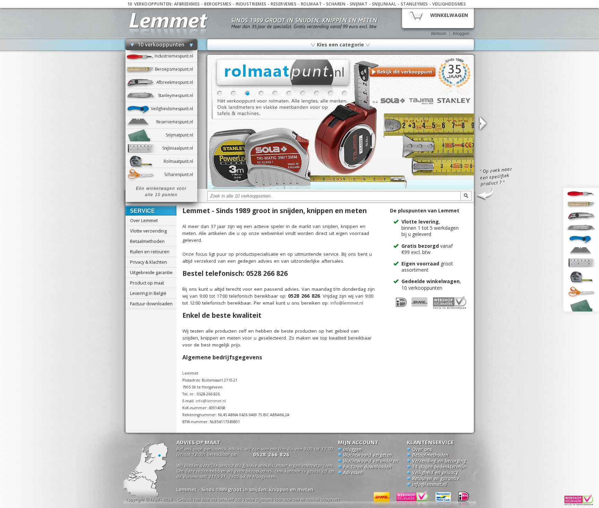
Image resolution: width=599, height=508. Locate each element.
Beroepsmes (217, 4)
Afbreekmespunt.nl (176, 82)
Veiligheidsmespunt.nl (174, 109)
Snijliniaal (384, 4)
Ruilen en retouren (150, 251)
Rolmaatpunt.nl (180, 161)
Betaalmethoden (147, 241)
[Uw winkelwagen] (438, 17)
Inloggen (461, 33)
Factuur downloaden (151, 303)
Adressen (353, 473)
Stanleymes (414, 4)
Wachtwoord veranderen (370, 461)
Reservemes (283, 4)
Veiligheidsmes (449, 4)
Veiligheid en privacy (435, 473)
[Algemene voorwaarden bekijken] (271, 500)
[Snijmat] (340, 187)
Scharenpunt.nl (180, 174)
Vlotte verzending (148, 231)
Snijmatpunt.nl (181, 135)
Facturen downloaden (367, 467)
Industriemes (251, 4)
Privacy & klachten (148, 262)
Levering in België (148, 293)
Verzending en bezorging (439, 461)
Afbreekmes (187, 4)
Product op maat (147, 283)
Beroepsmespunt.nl (176, 69)
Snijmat (359, 4)
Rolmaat (311, 4)
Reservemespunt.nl (176, 122)
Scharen (336, 4)
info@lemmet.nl (346, 303)
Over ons (422, 450)
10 (344, 93)
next (482, 123)
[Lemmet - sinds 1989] (168, 20)
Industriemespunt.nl (176, 56)
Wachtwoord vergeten (367, 455)
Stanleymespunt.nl (177, 95)
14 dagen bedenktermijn (439, 467)
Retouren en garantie (435, 479)
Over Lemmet (144, 220)
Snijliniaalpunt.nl (179, 148)
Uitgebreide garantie (151, 272)
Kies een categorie (340, 44)
